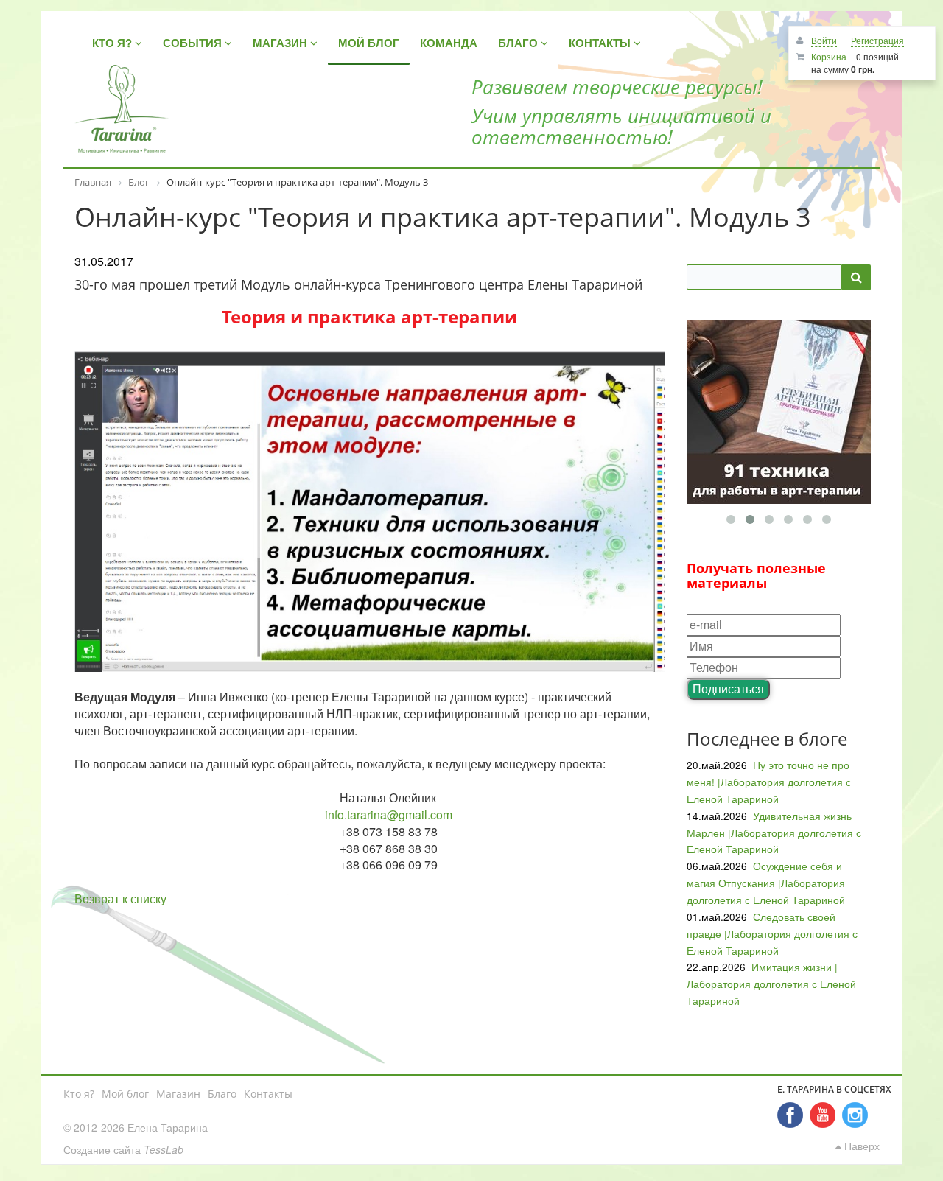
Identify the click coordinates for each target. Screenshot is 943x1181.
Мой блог (125, 1094)
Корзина (828, 56)
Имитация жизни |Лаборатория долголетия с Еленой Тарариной (771, 983)
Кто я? (78, 1094)
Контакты (268, 1094)
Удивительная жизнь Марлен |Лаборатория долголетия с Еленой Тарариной (774, 832)
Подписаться (728, 688)
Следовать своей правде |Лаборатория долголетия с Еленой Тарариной (772, 933)
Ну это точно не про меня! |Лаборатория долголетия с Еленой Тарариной (769, 781)
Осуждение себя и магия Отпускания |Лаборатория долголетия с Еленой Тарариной (766, 882)
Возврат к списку (120, 898)
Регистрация (877, 40)
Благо (222, 1094)
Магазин (178, 1094)
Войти (824, 40)
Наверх (860, 1145)
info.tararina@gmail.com (388, 814)
